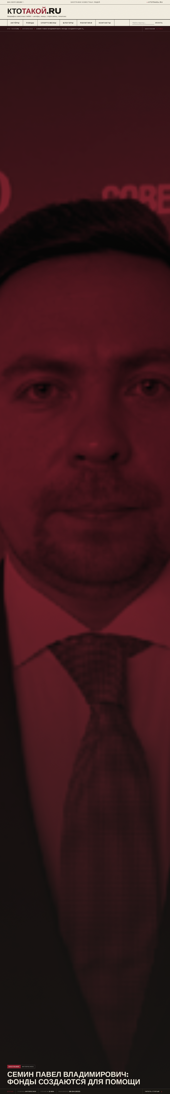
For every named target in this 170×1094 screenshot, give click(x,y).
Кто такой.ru (13, 29)
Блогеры (68, 23)
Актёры (15, 23)
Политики (86, 23)
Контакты (105, 23)
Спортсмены (48, 23)
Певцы (30, 23)
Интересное (27, 29)
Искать (159, 23)
